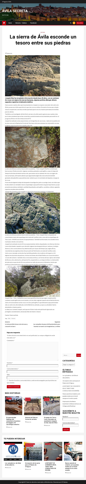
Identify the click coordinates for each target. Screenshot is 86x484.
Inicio (10, 23)
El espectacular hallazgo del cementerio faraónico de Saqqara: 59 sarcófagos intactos (13, 421)
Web (8, 374)
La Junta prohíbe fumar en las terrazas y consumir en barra (16, 324)
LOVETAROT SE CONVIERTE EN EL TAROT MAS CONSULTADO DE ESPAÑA (71, 388)
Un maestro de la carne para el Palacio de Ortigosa (32, 464)
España (67, 444)
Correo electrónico (13, 368)
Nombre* (65, 416)
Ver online (80, 23)
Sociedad (48, 444)
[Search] (71, 23)
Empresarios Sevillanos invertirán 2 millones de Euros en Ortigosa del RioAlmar (72, 404)
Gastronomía (29, 445)
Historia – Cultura (21, 23)
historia (13, 318)
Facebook (33, 23)
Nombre (10, 363)
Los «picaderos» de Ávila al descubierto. (13, 464)
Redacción (9, 53)
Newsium (56, 482)
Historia (42, 32)
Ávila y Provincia (9, 444)
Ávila (9, 318)
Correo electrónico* (69, 423)
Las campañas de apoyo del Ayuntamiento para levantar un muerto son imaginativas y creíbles (46, 324)
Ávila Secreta (15, 11)
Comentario (11, 340)
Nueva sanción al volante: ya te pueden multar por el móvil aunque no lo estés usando (71, 396)
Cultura (28, 398)
